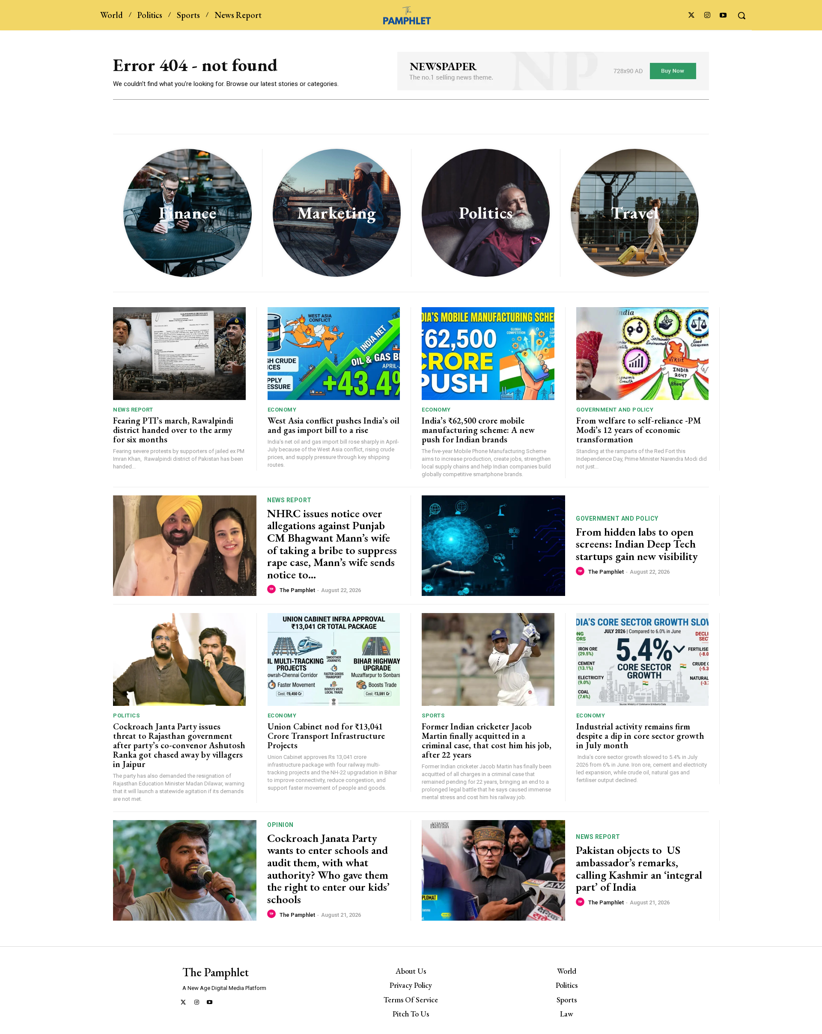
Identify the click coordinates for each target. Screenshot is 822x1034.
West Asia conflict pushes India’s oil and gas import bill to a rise (333, 425)
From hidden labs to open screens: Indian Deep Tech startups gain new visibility (637, 543)
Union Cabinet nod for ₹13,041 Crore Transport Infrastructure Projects (326, 736)
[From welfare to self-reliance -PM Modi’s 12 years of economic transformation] (642, 353)
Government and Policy (615, 409)
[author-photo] (272, 589)
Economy (282, 409)
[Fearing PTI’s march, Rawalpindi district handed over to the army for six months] (179, 353)
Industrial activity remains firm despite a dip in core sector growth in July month (640, 736)
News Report (133, 409)
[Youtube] (723, 15)
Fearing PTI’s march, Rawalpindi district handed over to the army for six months (173, 430)
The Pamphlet (297, 590)
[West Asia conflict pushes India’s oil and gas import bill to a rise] (334, 353)
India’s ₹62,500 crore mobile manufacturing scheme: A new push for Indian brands (478, 430)
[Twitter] (691, 15)
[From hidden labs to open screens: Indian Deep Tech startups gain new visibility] (493, 545)
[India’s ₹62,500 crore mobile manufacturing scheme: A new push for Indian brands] (488, 353)
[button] (741, 15)
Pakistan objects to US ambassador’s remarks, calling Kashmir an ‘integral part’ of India (639, 868)
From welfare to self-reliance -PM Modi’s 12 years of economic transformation (638, 430)
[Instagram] (707, 15)
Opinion (280, 825)
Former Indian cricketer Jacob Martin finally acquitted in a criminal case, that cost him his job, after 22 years (486, 740)
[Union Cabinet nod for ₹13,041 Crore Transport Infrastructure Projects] (334, 659)
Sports (433, 715)
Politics (126, 715)
